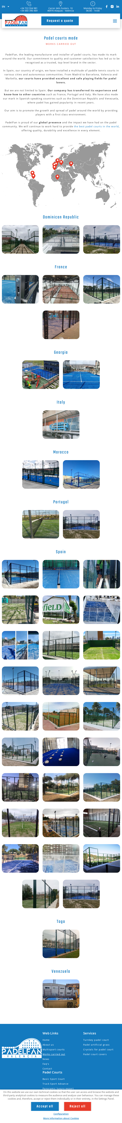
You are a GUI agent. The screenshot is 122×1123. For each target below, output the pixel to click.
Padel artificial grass (96, 1044)
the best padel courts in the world (96, 126)
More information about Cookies (61, 1118)
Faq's (46, 1063)
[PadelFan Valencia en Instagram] (112, 6)
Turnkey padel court (96, 1039)
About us (48, 1044)
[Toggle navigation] (114, 21)
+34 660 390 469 (28, 10)
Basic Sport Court (54, 1078)
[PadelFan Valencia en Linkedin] (117, 6)
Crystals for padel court (98, 1049)
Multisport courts (54, 1049)
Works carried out (54, 1054)
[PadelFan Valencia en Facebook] (106, 6)
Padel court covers (95, 1054)
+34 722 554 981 (28, 8)
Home (46, 1039)
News (46, 1059)
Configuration (61, 1113)
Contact (47, 1068)
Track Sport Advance (56, 1083)
